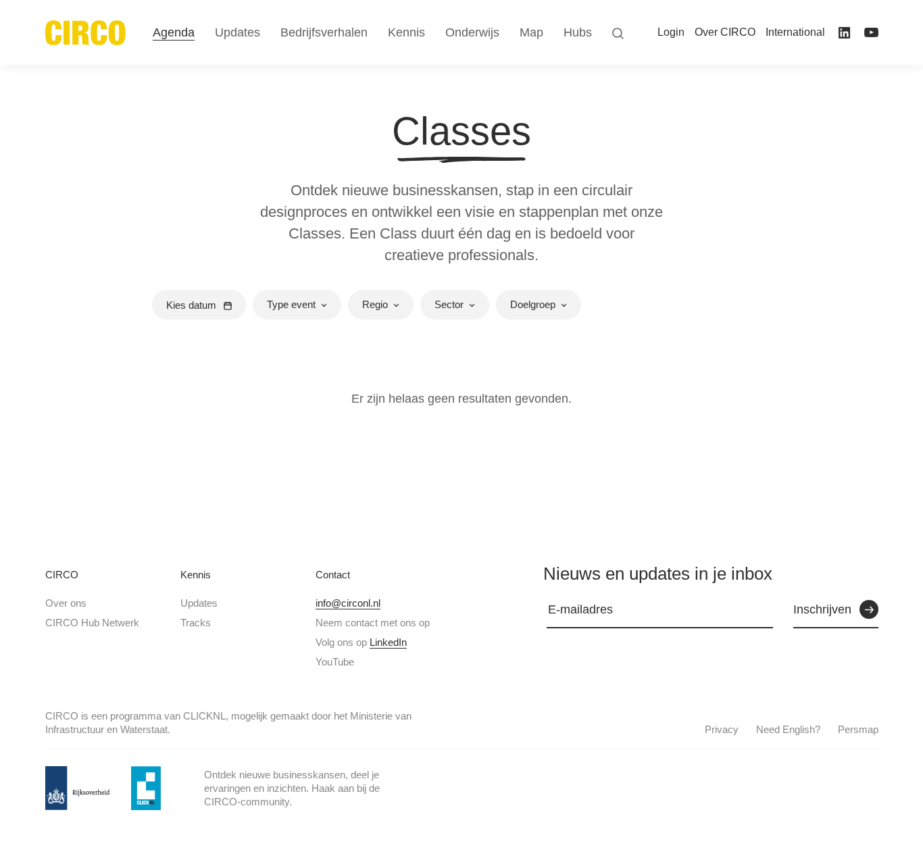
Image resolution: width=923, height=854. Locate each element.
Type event (291, 304)
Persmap (858, 729)
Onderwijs (472, 32)
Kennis (195, 574)
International (795, 32)
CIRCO (61, 574)
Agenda (174, 32)
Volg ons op (361, 642)
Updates (199, 603)
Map (531, 32)
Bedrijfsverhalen (324, 32)
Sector (449, 304)
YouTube (335, 662)
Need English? (788, 729)
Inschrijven (822, 609)
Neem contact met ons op (373, 622)
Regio (375, 304)
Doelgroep (532, 304)
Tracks (195, 622)
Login (670, 32)
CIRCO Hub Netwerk (92, 622)
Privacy (722, 729)
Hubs (578, 32)
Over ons (65, 603)
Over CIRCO (725, 32)
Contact (333, 574)
